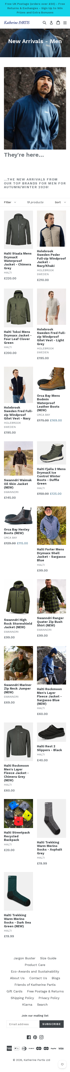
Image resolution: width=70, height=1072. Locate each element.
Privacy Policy (49, 998)
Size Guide (48, 958)
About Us (17, 978)
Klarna (27, 1004)
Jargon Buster (24, 958)
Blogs (56, 978)
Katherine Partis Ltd (37, 1060)
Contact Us (38, 978)
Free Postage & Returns (45, 991)
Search (42, 1004)
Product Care (35, 965)
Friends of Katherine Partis (35, 984)
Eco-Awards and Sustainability (35, 971)
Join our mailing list (35, 1015)
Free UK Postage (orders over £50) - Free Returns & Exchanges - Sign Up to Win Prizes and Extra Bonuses (35, 8)
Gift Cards (14, 991)
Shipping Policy (22, 998)
